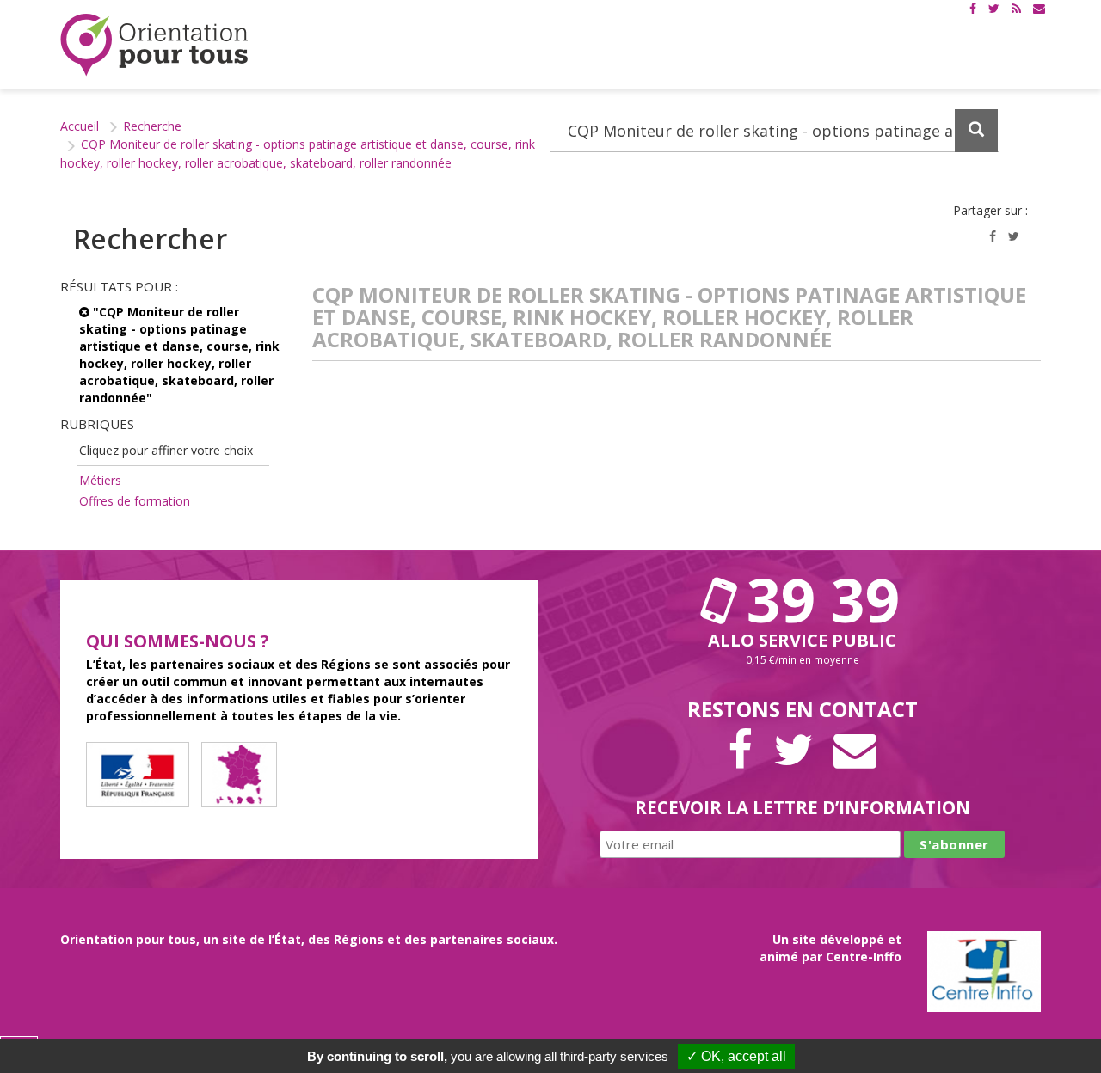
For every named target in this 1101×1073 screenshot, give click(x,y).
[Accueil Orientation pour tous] (154, 44)
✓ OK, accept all (736, 1056)
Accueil (79, 126)
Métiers (100, 480)
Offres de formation (134, 501)
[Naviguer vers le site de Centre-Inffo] (984, 969)
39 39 (815, 599)
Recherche (152, 126)
